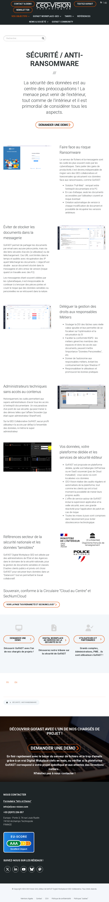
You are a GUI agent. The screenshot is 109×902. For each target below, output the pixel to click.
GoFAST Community (62, 22)
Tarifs (68, 16)
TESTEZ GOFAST (85, 4)
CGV (47, 898)
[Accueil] (53, 6)
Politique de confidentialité (61, 898)
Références (83, 16)
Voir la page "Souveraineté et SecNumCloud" (30, 604)
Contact (39, 898)
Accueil (7, 702)
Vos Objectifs (19, 16)
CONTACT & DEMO (23, 4)
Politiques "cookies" (81, 898)
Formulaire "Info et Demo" (17, 801)
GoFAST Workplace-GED (46, 16)
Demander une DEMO (53, 125)
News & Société (37, 22)
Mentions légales (27, 898)
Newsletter (22, 10)
